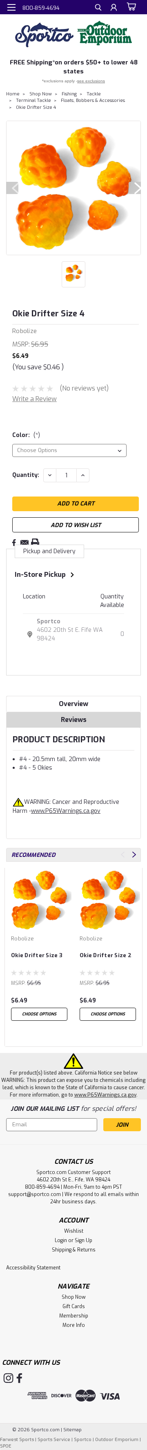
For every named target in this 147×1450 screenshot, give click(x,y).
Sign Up (83, 1240)
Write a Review (34, 399)
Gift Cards (73, 1306)
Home (13, 94)
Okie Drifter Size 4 (36, 107)
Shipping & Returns (74, 1250)
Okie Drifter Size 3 (36, 955)
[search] (98, 8)
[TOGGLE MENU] (11, 7)
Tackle (94, 94)
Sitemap (72, 1430)
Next (135, 188)
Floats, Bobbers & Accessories (93, 100)
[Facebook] (14, 543)
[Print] (35, 543)
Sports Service (54, 1440)
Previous (12, 188)
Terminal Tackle (33, 100)
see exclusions (91, 81)
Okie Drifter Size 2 (105, 955)
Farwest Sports (17, 1440)
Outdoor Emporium (116, 1440)
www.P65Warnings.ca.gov (65, 811)
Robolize (22, 938)
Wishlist (73, 1231)
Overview (73, 704)
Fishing (69, 94)
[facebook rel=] (19, 1378)
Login (61, 1240)
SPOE (5, 1446)
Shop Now (40, 94)
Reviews (74, 719)
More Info (73, 1325)
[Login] (113, 8)
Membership (73, 1316)
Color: (26, 435)
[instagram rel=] (8, 1378)
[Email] (24, 543)
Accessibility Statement (33, 1268)
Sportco (48, 621)
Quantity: (25, 475)
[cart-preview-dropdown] (130, 6)
